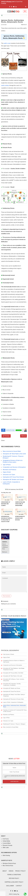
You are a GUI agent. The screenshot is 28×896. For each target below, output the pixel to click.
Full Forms (6, 839)
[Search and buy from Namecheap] (5, 536)
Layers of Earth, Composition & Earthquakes (13, 702)
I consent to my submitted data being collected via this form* (15, 776)
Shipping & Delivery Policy (14, 882)
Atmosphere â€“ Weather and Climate (13, 479)
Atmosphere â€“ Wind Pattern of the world (14, 453)
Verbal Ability (6, 841)
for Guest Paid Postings (11, 2)
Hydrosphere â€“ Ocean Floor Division (13, 477)
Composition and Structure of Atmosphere (14, 467)
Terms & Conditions (14, 874)
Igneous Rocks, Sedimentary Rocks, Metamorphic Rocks (14, 706)
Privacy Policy (20, 871)
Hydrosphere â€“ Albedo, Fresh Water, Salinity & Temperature (14, 695)
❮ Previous (6, 436)
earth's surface (5, 85)
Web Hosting (6, 855)
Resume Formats (7, 845)
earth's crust (7, 43)
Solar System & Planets (8, 654)
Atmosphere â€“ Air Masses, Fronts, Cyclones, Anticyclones (13, 680)
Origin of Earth (7, 472)
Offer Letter (6, 847)
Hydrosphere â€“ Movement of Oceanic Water (13, 699)
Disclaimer (10, 885)
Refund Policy (14, 878)
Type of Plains (7, 464)
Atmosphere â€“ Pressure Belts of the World (13, 672)
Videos (11, 871)
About (4, 871)
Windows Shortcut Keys (9, 863)
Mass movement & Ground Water (12, 451)
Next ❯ (23, 436)
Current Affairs (7, 843)
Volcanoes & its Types (9, 474)
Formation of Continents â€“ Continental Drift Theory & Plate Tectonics (15, 710)
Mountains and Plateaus (9, 469)
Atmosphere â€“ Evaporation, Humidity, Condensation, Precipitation (12, 684)
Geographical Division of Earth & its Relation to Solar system (13, 661)
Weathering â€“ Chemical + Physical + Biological (14, 724)
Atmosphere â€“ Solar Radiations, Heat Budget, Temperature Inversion (14, 669)
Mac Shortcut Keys (8, 865)
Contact (19, 885)
